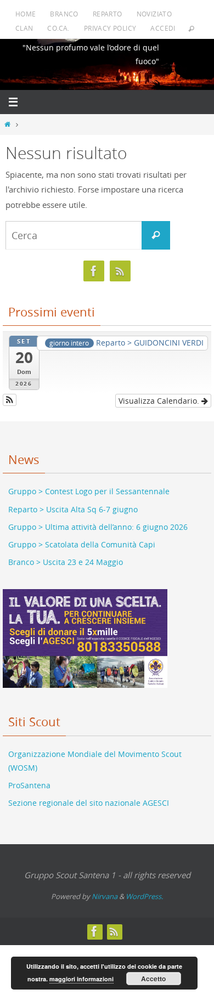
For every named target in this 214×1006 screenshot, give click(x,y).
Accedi (162, 28)
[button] (9, 392)
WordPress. (144, 889)
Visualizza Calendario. (160, 393)
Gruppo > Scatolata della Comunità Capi (81, 537)
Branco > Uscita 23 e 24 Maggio (65, 555)
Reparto (107, 13)
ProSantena (29, 778)
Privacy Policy (110, 28)
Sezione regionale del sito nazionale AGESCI (88, 795)
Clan (24, 28)
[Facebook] (93, 271)
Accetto (153, 979)
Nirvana (104, 889)
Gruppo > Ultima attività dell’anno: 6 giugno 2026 (98, 519)
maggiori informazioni (81, 979)
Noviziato (154, 13)
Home (25, 13)
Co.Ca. (58, 28)
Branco (64, 13)
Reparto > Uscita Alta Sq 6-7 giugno (73, 501)
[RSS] (120, 271)
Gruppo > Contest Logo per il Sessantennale (89, 484)
